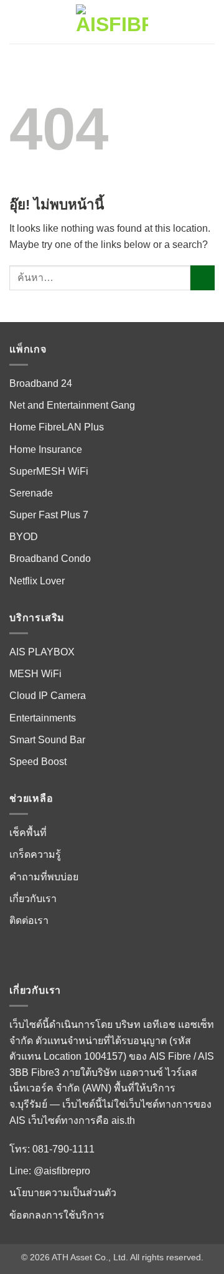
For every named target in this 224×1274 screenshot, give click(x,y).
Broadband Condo (50, 558)
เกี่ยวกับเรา (33, 898)
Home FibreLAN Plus (56, 427)
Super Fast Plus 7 (48, 515)
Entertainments (42, 718)
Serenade (31, 493)
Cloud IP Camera (47, 695)
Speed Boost (38, 761)
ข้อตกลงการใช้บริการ (57, 1215)
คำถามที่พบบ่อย (43, 877)
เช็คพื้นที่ (28, 832)
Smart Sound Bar (47, 739)
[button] (16, 21)
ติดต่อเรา (29, 920)
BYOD (23, 536)
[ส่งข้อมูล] (202, 277)
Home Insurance (45, 449)
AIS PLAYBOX (42, 652)
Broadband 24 (40, 383)
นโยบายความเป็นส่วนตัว (62, 1192)
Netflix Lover (37, 581)
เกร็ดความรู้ (35, 854)
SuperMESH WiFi (48, 471)
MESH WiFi (35, 673)
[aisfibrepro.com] (112, 22)
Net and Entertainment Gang (72, 405)
